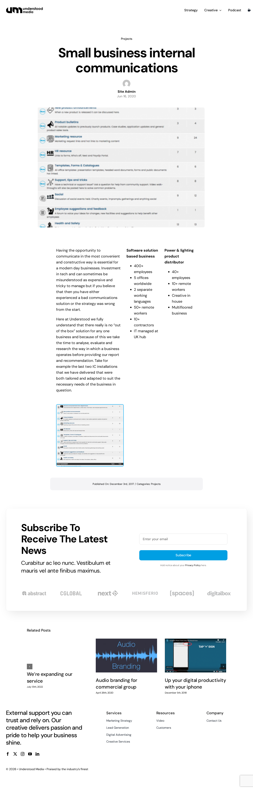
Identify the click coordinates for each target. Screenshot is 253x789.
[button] (29, 666)
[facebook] (8, 754)
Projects (126, 39)
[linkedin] (37, 754)
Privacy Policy (193, 565)
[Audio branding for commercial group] (126, 655)
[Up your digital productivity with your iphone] (195, 655)
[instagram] (22, 754)
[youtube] (30, 754)
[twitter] (15, 754)
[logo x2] (24, 8)
